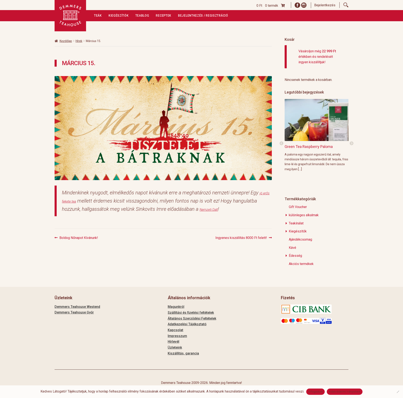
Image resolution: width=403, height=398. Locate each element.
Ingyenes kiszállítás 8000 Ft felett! (241, 238)
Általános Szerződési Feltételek (192, 318)
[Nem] (398, 392)
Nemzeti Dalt (209, 210)
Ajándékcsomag (300, 239)
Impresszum (177, 336)
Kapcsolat (175, 330)
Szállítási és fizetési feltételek (191, 313)
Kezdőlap (66, 41)
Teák (98, 15)
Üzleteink (175, 347)
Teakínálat (296, 223)
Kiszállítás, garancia (183, 353)
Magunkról (176, 307)
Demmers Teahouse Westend (77, 307)
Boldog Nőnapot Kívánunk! (78, 238)
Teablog (142, 15)
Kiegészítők (119, 15)
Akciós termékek (301, 264)
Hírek (79, 41)
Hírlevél (173, 342)
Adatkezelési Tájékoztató (187, 324)
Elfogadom (315, 391)
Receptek (163, 15)
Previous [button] (281, 143)
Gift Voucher (298, 207)
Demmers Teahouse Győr (74, 312)
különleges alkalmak (304, 215)
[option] (317, 135)
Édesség (295, 256)
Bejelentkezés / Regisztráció (203, 15)
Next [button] (351, 143)
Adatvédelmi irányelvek (344, 391)
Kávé (292, 248)
